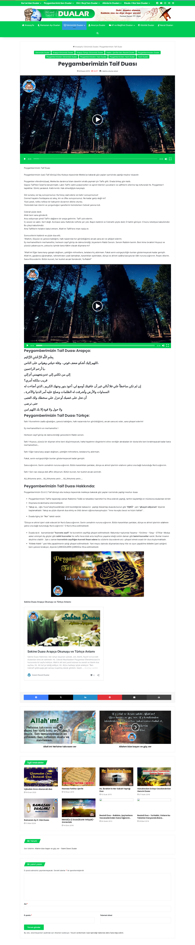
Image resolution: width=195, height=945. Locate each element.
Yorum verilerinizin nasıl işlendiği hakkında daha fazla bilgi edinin (96, 933)
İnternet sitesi (106, 915)
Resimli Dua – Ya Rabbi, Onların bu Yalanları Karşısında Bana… (153, 816)
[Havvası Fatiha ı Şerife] (79, 776)
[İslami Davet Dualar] (97, 13)
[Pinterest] (110, 697)
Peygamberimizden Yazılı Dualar (93, 57)
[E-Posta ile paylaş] (134, 697)
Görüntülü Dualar (74, 25)
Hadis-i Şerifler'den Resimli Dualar (120, 52)
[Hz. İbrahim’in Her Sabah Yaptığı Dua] (116, 776)
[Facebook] (36, 697)
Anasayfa (29, 25)
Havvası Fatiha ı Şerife (72, 788)
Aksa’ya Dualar (97, 25)
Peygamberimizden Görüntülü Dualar (62, 57)
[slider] (95, 345)
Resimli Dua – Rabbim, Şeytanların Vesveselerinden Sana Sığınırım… (116, 816)
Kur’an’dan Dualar (30, 3)
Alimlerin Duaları (111, 3)
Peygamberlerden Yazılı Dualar (122, 57)
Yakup (32, 507)
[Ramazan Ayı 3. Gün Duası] (41, 808)
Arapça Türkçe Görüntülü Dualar (90, 52)
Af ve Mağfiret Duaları (122, 25)
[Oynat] (24, 159)
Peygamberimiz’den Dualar (58, 3)
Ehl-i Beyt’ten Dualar (87, 3)
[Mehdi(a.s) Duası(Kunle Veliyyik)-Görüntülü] (79, 808)
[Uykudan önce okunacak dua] (41, 777)
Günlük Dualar (147, 25)
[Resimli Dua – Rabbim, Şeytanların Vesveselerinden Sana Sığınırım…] (116, 806)
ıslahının (164, 522)
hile (49, 543)
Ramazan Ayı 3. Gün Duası (36, 820)
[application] (97, 119)
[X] (60, 697)
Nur (46, 516)
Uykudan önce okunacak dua (38, 789)
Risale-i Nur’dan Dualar (136, 3)
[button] (97, 119)
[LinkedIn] (85, 697)
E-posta (28, 915)
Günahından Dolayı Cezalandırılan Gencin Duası (154, 790)
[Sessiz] (166, 159)
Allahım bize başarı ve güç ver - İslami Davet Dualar (56, 848)
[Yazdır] (159, 697)
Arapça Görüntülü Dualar (63, 52)
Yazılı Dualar (143, 57)
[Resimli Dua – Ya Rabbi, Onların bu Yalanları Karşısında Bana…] (154, 806)
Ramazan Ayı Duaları (50, 25)
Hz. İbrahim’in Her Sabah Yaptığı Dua (114, 790)
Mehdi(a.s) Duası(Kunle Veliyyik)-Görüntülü (78, 821)
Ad (26, 904)
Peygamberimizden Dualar (148, 52)
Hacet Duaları (166, 25)
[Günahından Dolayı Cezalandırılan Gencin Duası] (154, 776)
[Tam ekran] (170, 159)
